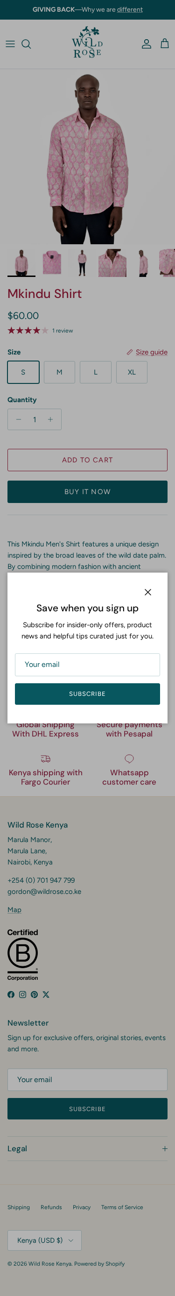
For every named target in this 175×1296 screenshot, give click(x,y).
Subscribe (87, 693)
